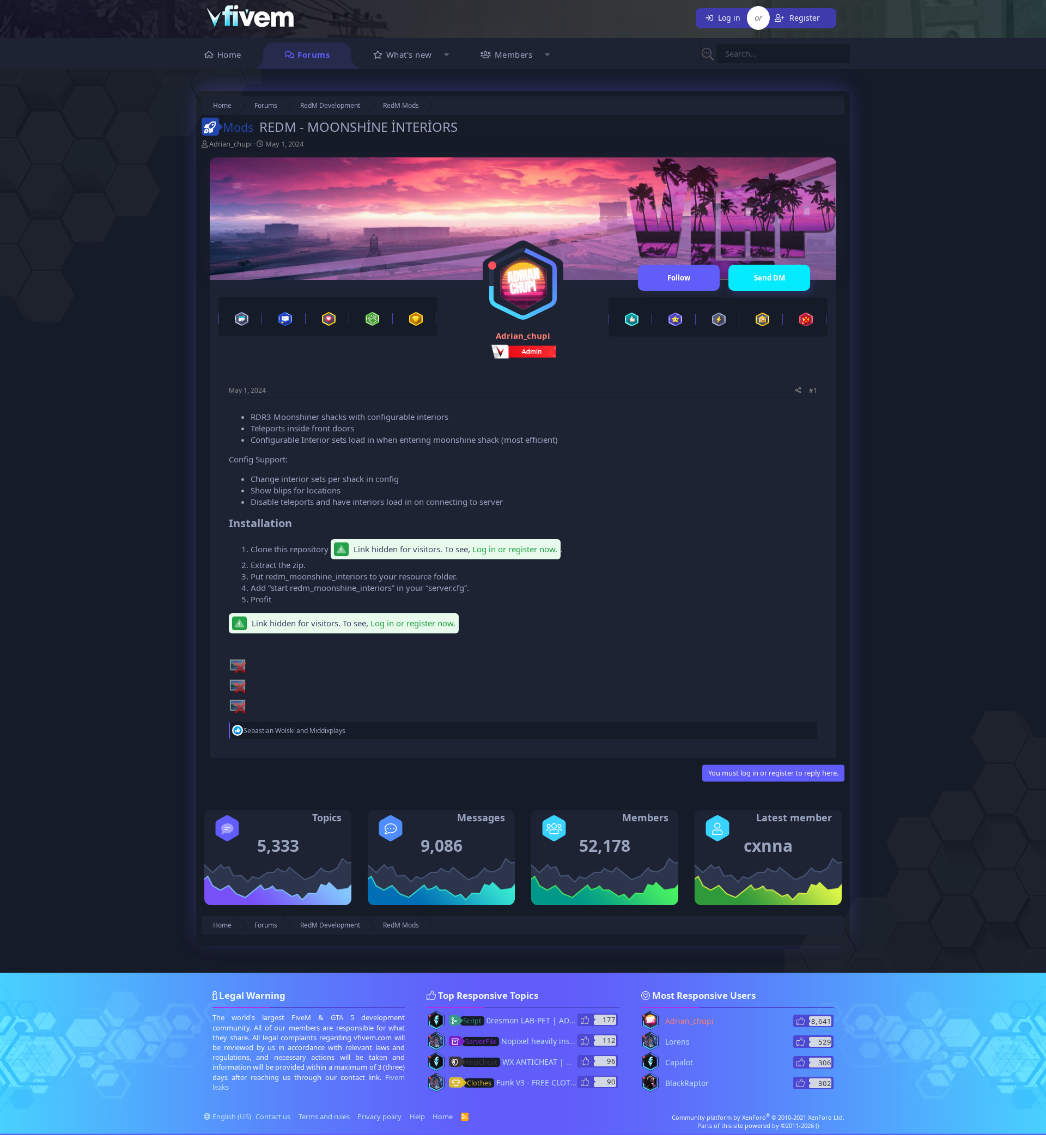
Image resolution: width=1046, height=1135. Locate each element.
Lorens (677, 1041)
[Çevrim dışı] (492, 265)
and (294, 730)
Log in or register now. (514, 549)
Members (514, 54)
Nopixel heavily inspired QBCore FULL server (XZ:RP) (577, 1041)
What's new (409, 54)
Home (229, 54)
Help (417, 1116)
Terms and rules (324, 1116)
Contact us (273, 1116)
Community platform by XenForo (758, 1117)
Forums (313, 54)
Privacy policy (379, 1116)
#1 (813, 390)
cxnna (768, 845)
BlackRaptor (687, 1083)
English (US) (231, 1116)
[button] (447, 55)
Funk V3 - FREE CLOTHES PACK (536, 1082)
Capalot (679, 1062)
